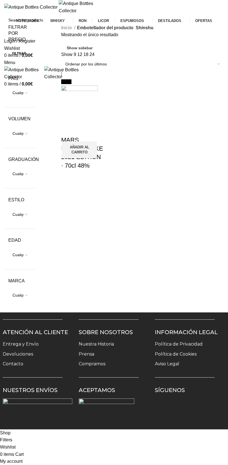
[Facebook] (179, 406)
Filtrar (19, 53)
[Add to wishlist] (68, 129)
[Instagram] (163, 406)
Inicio (67, 27)
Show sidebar (80, 48)
